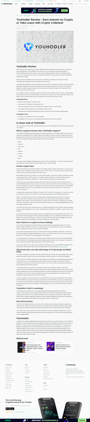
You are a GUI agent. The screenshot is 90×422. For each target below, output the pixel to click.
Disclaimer (45, 376)
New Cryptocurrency (10, 380)
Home (17, 15)
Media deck (27, 383)
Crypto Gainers (8, 374)
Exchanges (7, 371)
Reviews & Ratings (27, 15)
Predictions (7, 369)
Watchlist (27, 369)
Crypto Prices (8, 367)
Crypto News (8, 384)
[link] (46, 15)
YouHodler (19, 75)
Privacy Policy (46, 372)
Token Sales (8, 382)
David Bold (33, 352)
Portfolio (27, 367)
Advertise (27, 379)
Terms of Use (46, 371)
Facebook (45, 385)
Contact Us (45, 367)
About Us (45, 369)
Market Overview (9, 372)
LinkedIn (45, 389)
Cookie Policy (46, 374)
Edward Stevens (26, 25)
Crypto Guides (8, 386)
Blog (21, 15)
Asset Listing (27, 389)
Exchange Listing (28, 387)
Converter (27, 372)
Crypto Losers (8, 376)
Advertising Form (28, 385)
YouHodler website (62, 246)
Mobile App (7, 388)
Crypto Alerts (28, 371)
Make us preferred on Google (23, 28)
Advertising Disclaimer (48, 378)
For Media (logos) (29, 381)
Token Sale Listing (29, 391)
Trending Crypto (9, 378)
